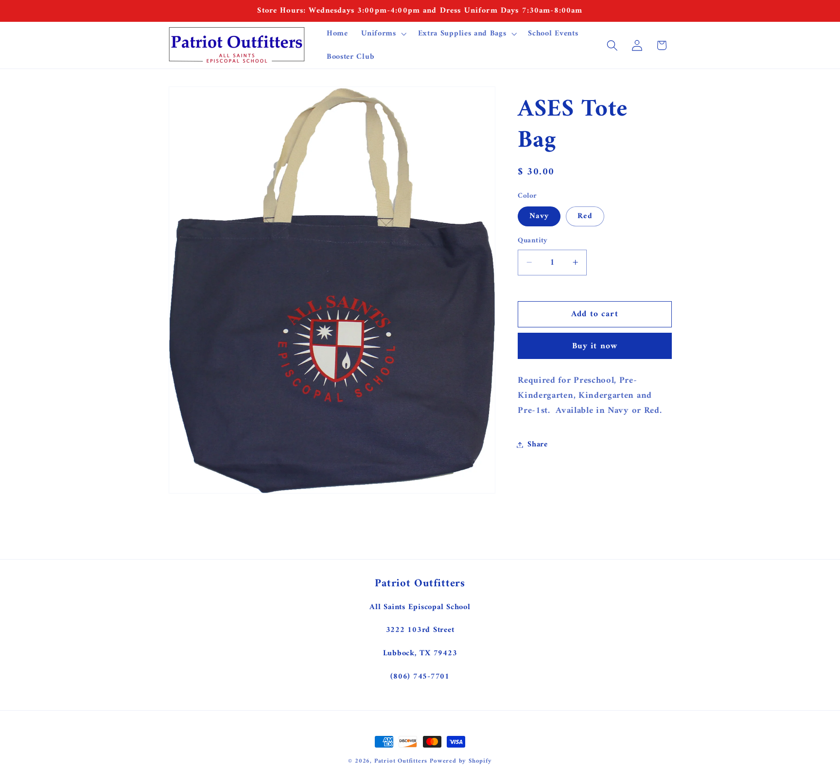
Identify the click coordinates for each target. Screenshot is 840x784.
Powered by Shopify (461, 761)
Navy (539, 216)
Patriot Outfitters (401, 761)
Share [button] (537, 444)
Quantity (533, 241)
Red (585, 216)
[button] (382, 33)
